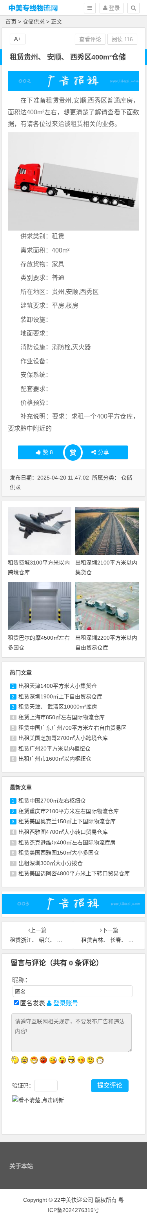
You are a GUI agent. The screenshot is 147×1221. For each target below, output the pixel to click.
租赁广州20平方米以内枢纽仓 (54, 748)
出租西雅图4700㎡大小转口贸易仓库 (63, 832)
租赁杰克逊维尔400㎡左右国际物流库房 (67, 842)
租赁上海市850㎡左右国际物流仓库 (61, 717)
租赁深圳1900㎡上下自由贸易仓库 (60, 696)
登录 (113, 8)
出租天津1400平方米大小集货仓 (57, 686)
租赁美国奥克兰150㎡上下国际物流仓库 (67, 821)
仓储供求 (34, 21)
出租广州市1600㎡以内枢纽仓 (54, 759)
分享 (103, 452)
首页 (10, 21)
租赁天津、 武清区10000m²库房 (57, 706)
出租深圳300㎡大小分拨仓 (50, 863)
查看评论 (90, 39)
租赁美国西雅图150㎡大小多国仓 (58, 852)
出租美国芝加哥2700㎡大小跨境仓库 (63, 738)
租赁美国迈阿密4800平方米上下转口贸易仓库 (74, 873)
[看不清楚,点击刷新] (38, 1100)
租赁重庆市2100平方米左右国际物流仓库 (68, 811)
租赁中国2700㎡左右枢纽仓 (52, 800)
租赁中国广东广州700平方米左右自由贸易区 (72, 728)
